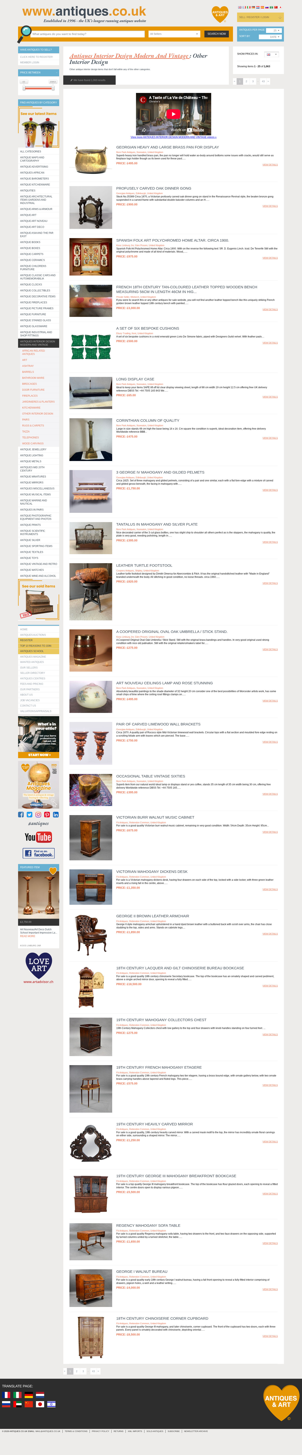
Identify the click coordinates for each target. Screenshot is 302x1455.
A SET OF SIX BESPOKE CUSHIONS (147, 328)
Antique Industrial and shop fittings (36, 334)
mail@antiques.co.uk (48, 1431)
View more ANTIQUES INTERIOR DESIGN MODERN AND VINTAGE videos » (174, 137)
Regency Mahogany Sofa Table (148, 1225)
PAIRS (25, 419)
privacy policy (100, 1431)
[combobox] (174, 34)
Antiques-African (32, 172)
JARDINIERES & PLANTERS (38, 401)
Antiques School (32, 651)
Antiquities (27, 190)
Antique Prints (30, 525)
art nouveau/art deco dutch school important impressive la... (38, 933)
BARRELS (28, 372)
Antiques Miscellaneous (37, 488)
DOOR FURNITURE (33, 389)
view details (270, 164)
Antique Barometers (34, 178)
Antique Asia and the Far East (36, 235)
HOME (24, 629)
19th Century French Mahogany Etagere (159, 1067)
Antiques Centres (32, 678)
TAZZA (26, 431)
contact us (28, 705)
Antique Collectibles (35, 290)
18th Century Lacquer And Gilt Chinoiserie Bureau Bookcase (180, 968)
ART (24, 360)
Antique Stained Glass (35, 320)
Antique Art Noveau (33, 221)
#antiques (38, 823)
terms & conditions (76, 1431)
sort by (244, 36)
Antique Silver (30, 540)
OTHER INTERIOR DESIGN (37, 413)
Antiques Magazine (33, 656)
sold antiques (154, 1431)
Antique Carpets (31, 254)
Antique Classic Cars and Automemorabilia (38, 277)
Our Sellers (29, 667)
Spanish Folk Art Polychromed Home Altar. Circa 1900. (172, 240)
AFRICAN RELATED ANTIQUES (33, 352)
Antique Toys (29, 558)
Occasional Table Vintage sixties (150, 776)
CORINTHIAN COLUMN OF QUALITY (147, 420)
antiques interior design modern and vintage (129, 56)
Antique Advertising (34, 166)
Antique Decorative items (37, 296)
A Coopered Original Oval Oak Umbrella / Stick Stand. (172, 632)
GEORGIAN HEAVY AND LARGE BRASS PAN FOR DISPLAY (167, 147)
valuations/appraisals (35, 711)
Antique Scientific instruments (32, 532)
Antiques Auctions (33, 635)
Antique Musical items (35, 494)
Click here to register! (36, 57)
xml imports (135, 1431)
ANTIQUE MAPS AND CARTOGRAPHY (32, 159)
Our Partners (30, 689)
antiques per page (252, 30)
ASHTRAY (28, 366)
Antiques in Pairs (32, 509)
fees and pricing (31, 683)
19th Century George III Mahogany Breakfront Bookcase (176, 1176)
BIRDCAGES (29, 383)
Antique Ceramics (32, 260)
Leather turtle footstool (144, 565)
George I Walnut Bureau (141, 1272)
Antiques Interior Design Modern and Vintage (37, 343)
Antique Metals (30, 461)
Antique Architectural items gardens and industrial (36, 200)
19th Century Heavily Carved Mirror (154, 1124)
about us (26, 694)
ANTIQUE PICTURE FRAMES (36, 308)
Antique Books (30, 242)
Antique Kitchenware (35, 184)
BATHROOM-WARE (33, 377)
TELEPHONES (30, 437)
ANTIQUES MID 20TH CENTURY (32, 469)
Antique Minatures (33, 476)
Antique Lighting (31, 455)
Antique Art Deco (32, 227)
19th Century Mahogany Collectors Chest (161, 1020)
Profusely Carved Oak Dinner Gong (153, 188)
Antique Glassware (33, 326)
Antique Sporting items (36, 546)
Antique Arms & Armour (36, 209)
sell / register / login (254, 17)
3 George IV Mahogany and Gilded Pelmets (160, 472)
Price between (30, 72)
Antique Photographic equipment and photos (36, 517)
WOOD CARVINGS (33, 443)
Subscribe (174, 1431)
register (26, 640)
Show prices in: (247, 54)
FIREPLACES (30, 395)
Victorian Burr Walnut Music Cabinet (155, 817)
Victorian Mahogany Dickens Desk (152, 872)
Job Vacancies (30, 700)
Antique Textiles (31, 552)
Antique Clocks (31, 284)
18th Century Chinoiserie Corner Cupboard (162, 1318)
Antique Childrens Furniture (33, 268)
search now (216, 33)
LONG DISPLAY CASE (135, 379)
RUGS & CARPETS (33, 425)
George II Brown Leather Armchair (152, 916)
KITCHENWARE (31, 407)
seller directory (32, 673)
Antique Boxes (30, 248)
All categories (30, 151)
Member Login (29, 62)
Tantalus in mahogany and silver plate (157, 524)
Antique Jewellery (33, 449)
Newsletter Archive (196, 1431)
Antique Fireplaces (33, 302)
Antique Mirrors (31, 482)
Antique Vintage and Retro (38, 564)
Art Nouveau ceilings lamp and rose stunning (164, 683)
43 (263, 81)
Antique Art (28, 215)
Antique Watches (32, 570)
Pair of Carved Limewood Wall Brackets (158, 724)
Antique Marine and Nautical (33, 502)
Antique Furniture (33, 314)
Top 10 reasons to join (35, 645)
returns (118, 1431)
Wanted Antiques (32, 662)
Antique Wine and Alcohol (38, 576)
